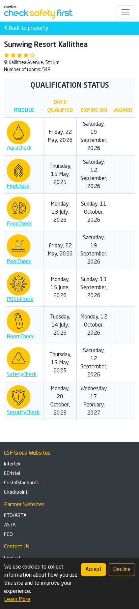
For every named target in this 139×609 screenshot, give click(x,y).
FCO (8, 534)
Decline (122, 569)
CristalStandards (21, 483)
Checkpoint (15, 492)
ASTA (10, 525)
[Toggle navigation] (125, 12)
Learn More (17, 599)
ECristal (12, 473)
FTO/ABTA (15, 515)
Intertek (12, 464)
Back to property (27, 28)
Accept (93, 569)
